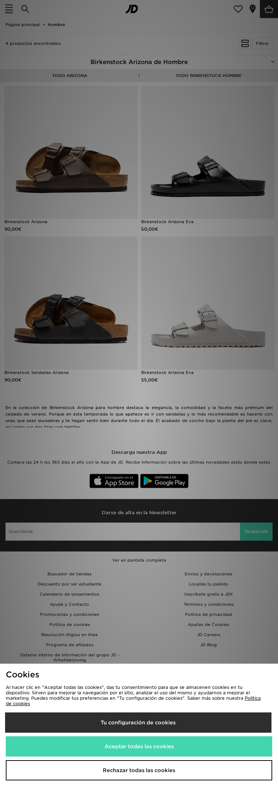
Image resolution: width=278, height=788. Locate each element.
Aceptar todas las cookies (139, 746)
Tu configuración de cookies (138, 722)
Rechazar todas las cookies (139, 770)
